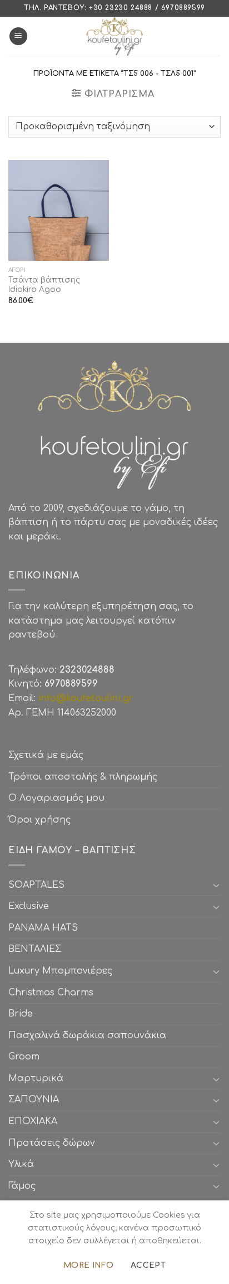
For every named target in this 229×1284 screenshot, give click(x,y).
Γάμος (22, 1186)
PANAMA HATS (43, 928)
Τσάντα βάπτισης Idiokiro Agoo (44, 285)
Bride (20, 1014)
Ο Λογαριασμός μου (56, 798)
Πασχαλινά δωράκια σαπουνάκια (87, 1035)
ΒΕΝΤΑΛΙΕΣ (34, 949)
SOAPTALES (36, 885)
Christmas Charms (50, 993)
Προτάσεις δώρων (51, 1143)
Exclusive (28, 906)
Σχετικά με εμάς (45, 755)
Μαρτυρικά (35, 1078)
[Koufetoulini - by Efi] (115, 36)
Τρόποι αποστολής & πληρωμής (82, 777)
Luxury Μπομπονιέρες (60, 971)
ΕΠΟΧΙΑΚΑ (35, 1121)
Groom (23, 1057)
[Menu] (18, 36)
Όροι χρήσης (39, 820)
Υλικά (21, 1164)
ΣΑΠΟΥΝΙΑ (36, 1100)
